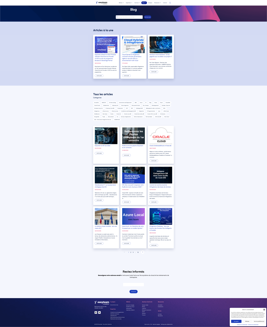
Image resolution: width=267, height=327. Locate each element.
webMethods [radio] (117, 119)
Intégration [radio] (141, 111)
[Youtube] (99, 312)
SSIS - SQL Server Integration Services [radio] (102, 119)
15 (138, 252)
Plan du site (147, 324)
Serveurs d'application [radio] (126, 116)
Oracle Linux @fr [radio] (127, 113)
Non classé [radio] (105, 113)
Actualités (160, 305)
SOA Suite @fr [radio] (158, 116)
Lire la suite (99, 75)
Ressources (156, 2)
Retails (143, 306)
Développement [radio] (155, 105)
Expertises (128, 2)
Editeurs (144, 313)
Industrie (144, 308)
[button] (264, 309)
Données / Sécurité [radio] (166, 105)
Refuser (247, 321)
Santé (143, 311)
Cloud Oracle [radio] (97, 105)
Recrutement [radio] (111, 116)
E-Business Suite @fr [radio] (110, 108)
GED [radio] (132, 108)
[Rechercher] (170, 2)
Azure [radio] (141, 102)
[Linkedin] (96, 312)
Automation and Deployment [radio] (125, 102)
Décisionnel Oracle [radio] (136, 105)
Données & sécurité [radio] (98, 108)
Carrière (160, 314)
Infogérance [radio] (96, 111)
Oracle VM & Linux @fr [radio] (152, 113)
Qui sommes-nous (114, 304)
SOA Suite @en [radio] (149, 116)
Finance (143, 315)
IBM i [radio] (164, 108)
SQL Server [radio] (166, 116)
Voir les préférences (259, 321)
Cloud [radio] (155, 102)
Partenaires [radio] (162, 113)
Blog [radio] (150, 102)
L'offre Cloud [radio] (166, 111)
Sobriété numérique (114, 314)
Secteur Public (145, 305)
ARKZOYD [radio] (104, 102)
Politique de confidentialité (242, 324)
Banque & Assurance (146, 310)
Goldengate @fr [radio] (139, 108)
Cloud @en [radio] (168, 102)
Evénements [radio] (120, 108)
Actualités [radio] (96, 102)
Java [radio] (159, 111)
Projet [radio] (103, 116)
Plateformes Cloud (130, 306)
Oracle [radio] (111, 113)
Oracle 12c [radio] (118, 113)
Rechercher (148, 17)
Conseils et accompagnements (117, 312)
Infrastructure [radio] (106, 111)
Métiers (120, 2)
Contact (165, 2)
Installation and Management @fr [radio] (128, 111)
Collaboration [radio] (106, 105)
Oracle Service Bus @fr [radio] (139, 113)
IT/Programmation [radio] (151, 111)
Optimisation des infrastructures (117, 317)
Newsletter (160, 315)
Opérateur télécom (130, 310)
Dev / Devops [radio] (146, 105)
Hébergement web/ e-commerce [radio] (153, 108)
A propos (150, 2)
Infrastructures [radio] (115, 111)
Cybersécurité (113, 315)
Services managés (130, 305)
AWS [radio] (136, 102)
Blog (143, 2)
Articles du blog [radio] (112, 102)
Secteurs (136, 2)
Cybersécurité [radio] (115, 105)
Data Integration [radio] (125, 105)
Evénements (160, 306)
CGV (151, 324)
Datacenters (129, 308)
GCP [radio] (127, 108)
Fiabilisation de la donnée (115, 319)
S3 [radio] (117, 116)
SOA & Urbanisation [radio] (138, 116)
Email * (133, 281)
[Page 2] (142, 252)
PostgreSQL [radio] (96, 116)
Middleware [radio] (97, 113)
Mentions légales (156, 324)
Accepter (236, 321)
